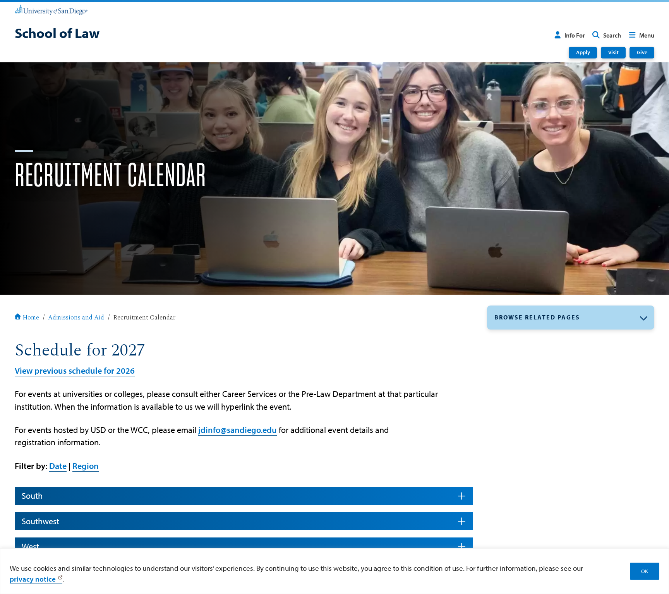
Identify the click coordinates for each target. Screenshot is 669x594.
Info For (574, 35)
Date (58, 465)
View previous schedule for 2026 (75, 370)
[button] (570, 318)
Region (85, 465)
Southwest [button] (40, 521)
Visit (613, 52)
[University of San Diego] (51, 9)
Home (30, 318)
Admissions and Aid (76, 318)
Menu (646, 35)
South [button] (32, 495)
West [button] (30, 546)
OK (644, 571)
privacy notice (33, 579)
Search (612, 35)
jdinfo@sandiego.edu (237, 429)
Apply (583, 52)
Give (642, 52)
